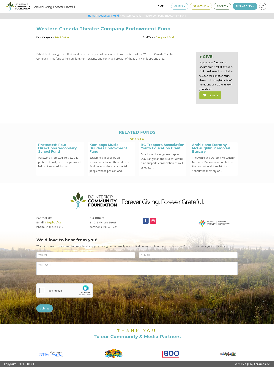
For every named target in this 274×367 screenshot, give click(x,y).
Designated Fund (108, 15)
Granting (200, 6)
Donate (213, 95)
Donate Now (245, 6)
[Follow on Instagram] (153, 221)
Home (159, 6)
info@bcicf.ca (53, 222)
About (221, 6)
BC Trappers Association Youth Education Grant (162, 146)
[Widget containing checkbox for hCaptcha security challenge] (64, 290)
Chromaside (262, 364)
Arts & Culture (62, 37)
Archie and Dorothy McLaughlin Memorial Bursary (211, 148)
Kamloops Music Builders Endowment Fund (108, 148)
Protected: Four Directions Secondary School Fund (57, 148)
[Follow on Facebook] (146, 221)
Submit (44, 308)
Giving (179, 6)
